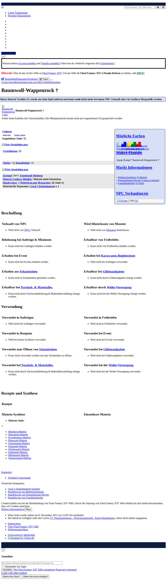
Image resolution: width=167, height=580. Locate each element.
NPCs (27, 230)
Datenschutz (14, 523)
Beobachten (21, 82)
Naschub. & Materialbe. (37, 287)
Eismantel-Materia (17, 446)
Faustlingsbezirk (126, 183)
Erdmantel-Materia (18, 452)
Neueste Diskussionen (19, 15)
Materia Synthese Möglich (17, 179)
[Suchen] (163, 7)
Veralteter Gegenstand (19, 477)
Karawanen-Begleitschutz (118, 255)
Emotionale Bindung (31, 175)
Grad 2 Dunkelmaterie (42, 186)
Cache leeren (8, 82)
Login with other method (14, 573)
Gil (136, 200)
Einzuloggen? (107, 63)
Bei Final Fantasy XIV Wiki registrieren (34, 569)
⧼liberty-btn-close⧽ (11, 576)
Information (54, 82)
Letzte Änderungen (18, 12)
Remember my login (15, 566)
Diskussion (21, 79)
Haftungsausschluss (18, 529)
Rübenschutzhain (127, 177)
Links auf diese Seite (37, 82)
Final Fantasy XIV (51, 73)
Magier (22, 135)
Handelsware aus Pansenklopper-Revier (28, 494)
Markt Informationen (134, 167)
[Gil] (122, 200)
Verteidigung (10, 151)
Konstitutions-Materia (19, 437)
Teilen (45, 79)
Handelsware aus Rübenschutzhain (26, 491)
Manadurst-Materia (18, 434)
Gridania (141, 177)
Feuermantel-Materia (19, 443)
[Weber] (27, 182)
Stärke (6, 162)
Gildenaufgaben (113, 271)
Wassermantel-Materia (19, 458)
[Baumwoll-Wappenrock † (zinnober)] (142, 151)
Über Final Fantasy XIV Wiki (23, 526)
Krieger (16, 135)
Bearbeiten (10, 79)
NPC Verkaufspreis (132, 193)
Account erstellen (27, 63)
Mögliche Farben (130, 136)
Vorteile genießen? (50, 63)
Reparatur (44, 182)
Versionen (32, 79)
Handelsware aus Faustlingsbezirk (25, 497)
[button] (12, 509)
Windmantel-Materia (18, 449)
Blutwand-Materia (17, 440)
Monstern (111, 230)
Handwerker (10, 182)
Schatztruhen (29, 271)
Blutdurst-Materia (17, 431)
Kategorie (6, 472)
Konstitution (22, 162)
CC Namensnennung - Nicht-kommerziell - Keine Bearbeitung (82, 518)
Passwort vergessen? (66, 569)
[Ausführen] (157, 7)
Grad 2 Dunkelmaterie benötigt (24, 489)
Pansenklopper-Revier (129, 180)
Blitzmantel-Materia (18, 455)
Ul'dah (139, 183)
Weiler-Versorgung (119, 287)
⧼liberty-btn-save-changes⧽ (35, 576)
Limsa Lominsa (150, 180)
